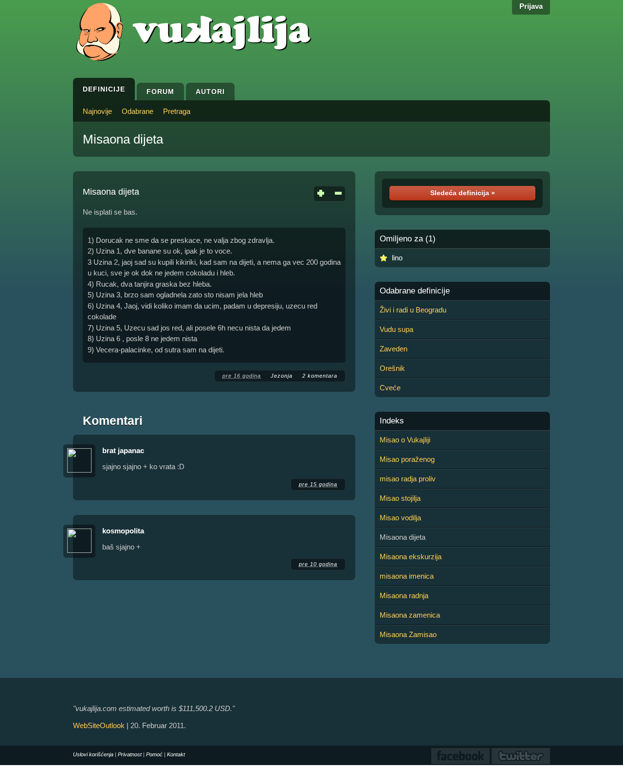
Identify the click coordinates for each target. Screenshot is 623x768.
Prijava (531, 6)
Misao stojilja (400, 498)
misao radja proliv (408, 479)
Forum (160, 91)
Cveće (390, 388)
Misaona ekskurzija (410, 556)
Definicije (104, 89)
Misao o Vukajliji (405, 440)
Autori (210, 91)
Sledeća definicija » (462, 193)
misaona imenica (407, 576)
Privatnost (130, 754)
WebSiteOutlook (99, 725)
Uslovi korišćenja (93, 754)
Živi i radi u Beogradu (413, 310)
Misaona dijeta (123, 139)
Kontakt (176, 754)
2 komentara (319, 376)
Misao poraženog (407, 459)
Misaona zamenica (410, 615)
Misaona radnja (404, 595)
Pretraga (176, 111)
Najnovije (97, 111)
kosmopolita (123, 531)
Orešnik (392, 368)
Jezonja (282, 376)
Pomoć (154, 754)
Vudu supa (396, 329)
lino (397, 258)
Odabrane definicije (415, 291)
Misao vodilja (400, 517)
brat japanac (123, 450)
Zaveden (393, 349)
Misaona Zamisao (408, 634)
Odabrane (137, 111)
